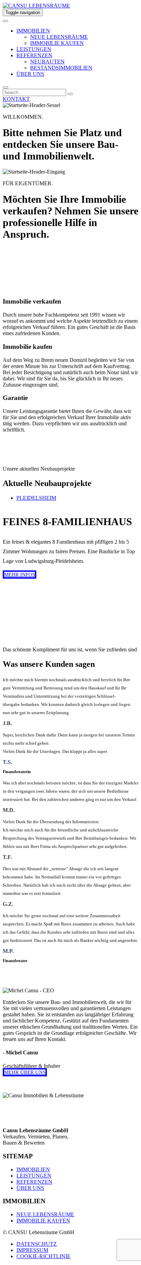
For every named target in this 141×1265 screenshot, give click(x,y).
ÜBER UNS (30, 74)
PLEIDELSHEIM (36, 498)
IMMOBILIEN (33, 31)
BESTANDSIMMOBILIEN (61, 68)
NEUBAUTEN (47, 61)
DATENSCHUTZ (36, 1244)
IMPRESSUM (32, 1250)
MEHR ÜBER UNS (25, 1072)
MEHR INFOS (19, 574)
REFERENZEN (34, 55)
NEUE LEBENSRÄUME (59, 37)
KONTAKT (16, 99)
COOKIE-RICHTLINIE (43, 1256)
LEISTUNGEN (33, 49)
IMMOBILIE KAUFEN (57, 43)
